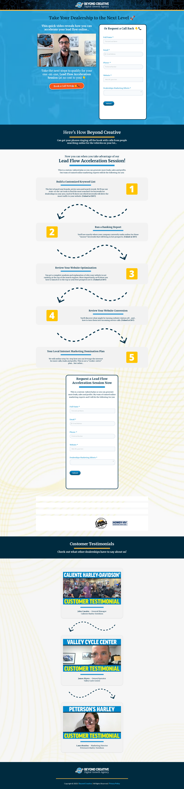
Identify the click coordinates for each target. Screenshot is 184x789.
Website (107, 75)
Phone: (107, 63)
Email (106, 50)
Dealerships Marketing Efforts (117, 88)
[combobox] (123, 93)
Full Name (108, 37)
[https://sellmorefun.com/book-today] (92, 5)
